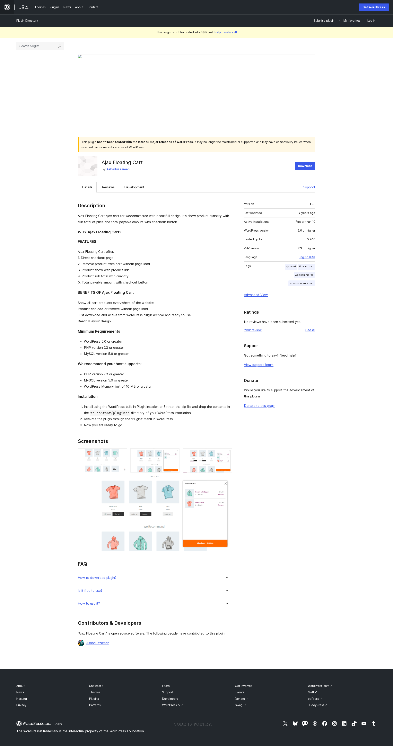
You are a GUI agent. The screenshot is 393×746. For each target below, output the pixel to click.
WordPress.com (320, 685)
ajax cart (291, 266)
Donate (241, 698)
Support (309, 187)
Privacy (21, 705)
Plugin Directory (27, 20)
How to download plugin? (97, 578)
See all (310, 330)
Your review (253, 330)
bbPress (315, 698)
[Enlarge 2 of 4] (174, 454)
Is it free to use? (90, 591)
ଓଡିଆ (58, 724)
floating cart (306, 266)
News (20, 692)
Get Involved (244, 685)
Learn (166, 685)
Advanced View (256, 295)
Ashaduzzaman (118, 169)
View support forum (258, 365)
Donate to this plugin (259, 406)
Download (305, 166)
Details (87, 187)
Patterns (95, 705)
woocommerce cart (302, 283)
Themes (94, 692)
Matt (312, 692)
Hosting (21, 698)
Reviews (108, 187)
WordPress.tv (173, 705)
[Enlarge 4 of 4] (227, 481)
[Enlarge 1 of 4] (122, 454)
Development (134, 187)
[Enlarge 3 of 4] (227, 454)
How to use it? (89, 603)
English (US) (307, 257)
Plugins (94, 698)
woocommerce (304, 274)
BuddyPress (318, 705)
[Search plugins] (60, 46)
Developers (170, 698)
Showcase (96, 685)
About (20, 685)
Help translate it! (226, 32)
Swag (240, 705)
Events (239, 692)
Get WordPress (374, 7)
